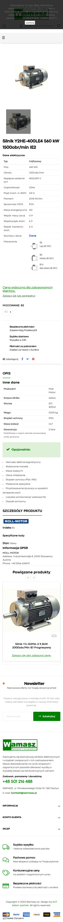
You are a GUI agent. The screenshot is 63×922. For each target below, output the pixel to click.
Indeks (7, 528)
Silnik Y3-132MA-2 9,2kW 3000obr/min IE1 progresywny (31, 646)
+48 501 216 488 (17, 781)
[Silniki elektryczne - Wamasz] (20, 745)
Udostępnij (22, 359)
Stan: (6, 543)
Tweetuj (27, 359)
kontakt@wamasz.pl (24, 793)
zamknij (30, 22)
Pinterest (33, 359)
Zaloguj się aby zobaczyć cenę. (31, 656)
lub (12, 296)
